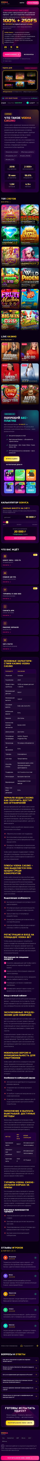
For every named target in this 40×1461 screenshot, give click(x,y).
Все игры (5, 202)
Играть (30, 1455)
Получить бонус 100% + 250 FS (20, 1423)
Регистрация (32, 3)
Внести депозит (20, 538)
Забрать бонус (11, 54)
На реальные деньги (14, 464)
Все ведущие (6, 340)
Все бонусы (29, 54)
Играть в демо (11, 459)
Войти (22, 3)
